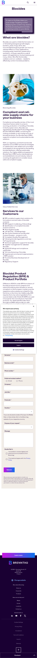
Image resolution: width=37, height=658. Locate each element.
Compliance (18, 630)
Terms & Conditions (18, 635)
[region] (18, 329)
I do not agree (18, 340)
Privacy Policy (18, 626)
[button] (34, 655)
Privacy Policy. (9, 335)
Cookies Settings (19, 349)
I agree (18, 345)
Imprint (18, 639)
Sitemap (18, 643)
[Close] (34, 306)
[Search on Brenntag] (28, 2)
